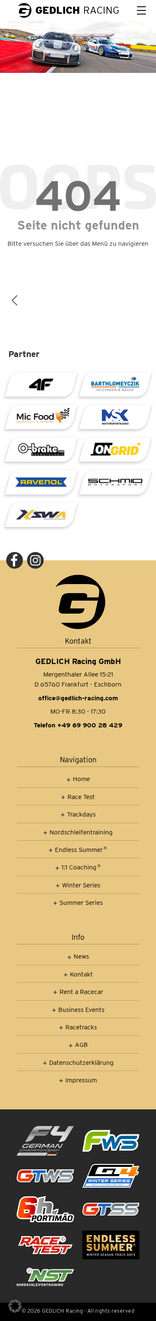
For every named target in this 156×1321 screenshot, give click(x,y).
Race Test (81, 797)
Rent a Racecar (81, 992)
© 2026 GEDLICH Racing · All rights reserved (78, 1311)
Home (81, 779)
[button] (15, 1306)
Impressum (81, 1080)
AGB (81, 1045)
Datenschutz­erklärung (81, 1062)
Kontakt (81, 974)
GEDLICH (77, 10)
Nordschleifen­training (81, 832)
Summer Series (81, 902)
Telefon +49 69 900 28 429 (78, 725)
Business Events (81, 1010)
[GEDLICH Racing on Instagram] (35, 560)
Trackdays (81, 814)
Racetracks (81, 1027)
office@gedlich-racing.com (78, 698)
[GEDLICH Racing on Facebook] (14, 560)
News (81, 956)
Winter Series (81, 885)
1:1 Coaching (81, 867)
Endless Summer (81, 850)
